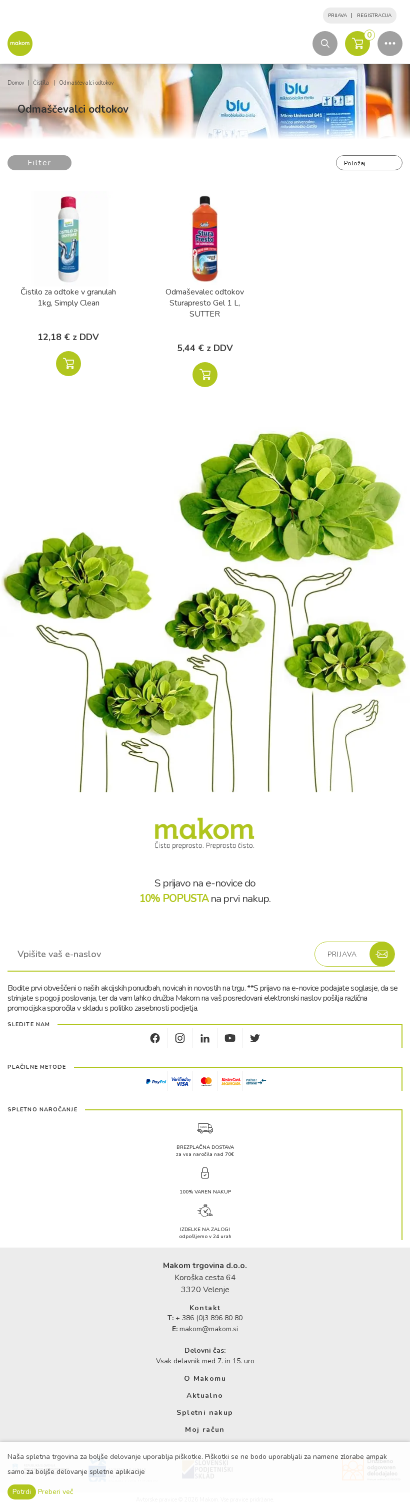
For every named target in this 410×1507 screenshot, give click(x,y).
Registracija (374, 15)
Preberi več (55, 1491)
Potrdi (21, 1491)
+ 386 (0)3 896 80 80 (209, 1318)
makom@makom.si (209, 1329)
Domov (16, 83)
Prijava (337, 15)
